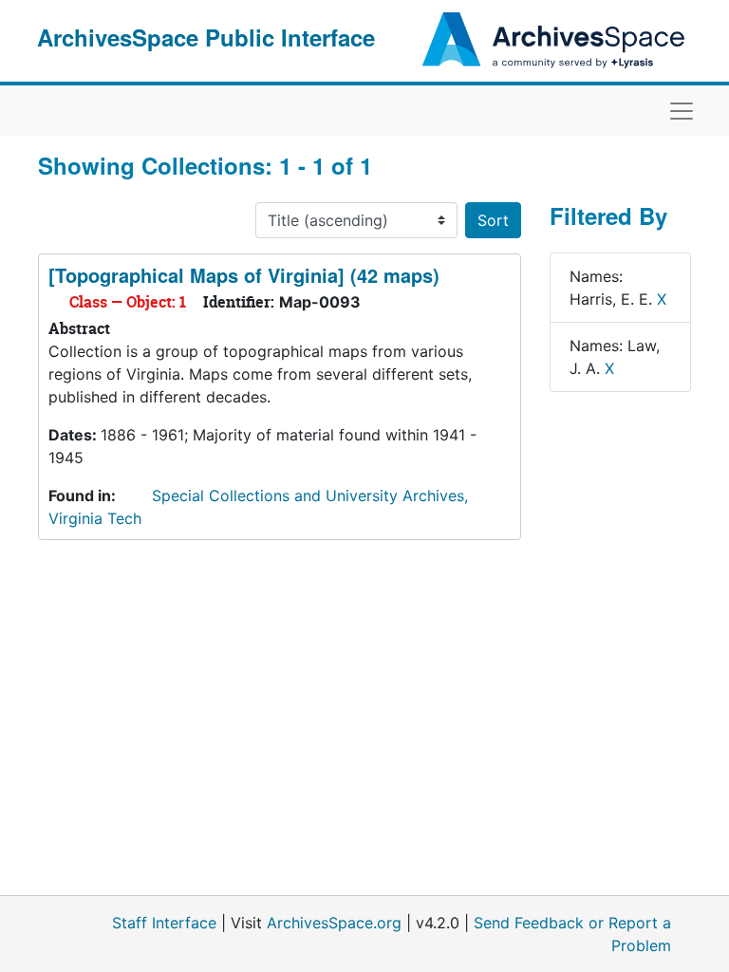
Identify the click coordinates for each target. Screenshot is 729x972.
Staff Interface (164, 922)
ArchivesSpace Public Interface (206, 37)
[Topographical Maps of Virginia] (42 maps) (243, 275)
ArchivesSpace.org (334, 922)
